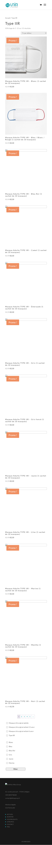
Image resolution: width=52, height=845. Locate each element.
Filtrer (15, 769)
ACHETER (10, 817)
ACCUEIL (10, 814)
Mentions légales (10, 805)
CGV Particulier (10, 808)
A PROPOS (10, 822)
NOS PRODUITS (12, 819)
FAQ (8, 827)
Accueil (7, 18)
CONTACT (10, 824)
